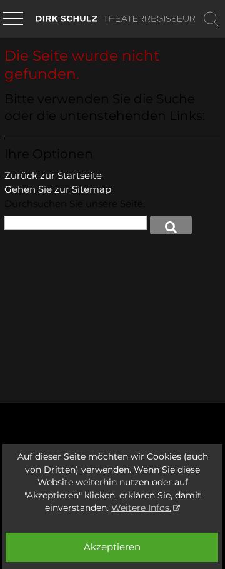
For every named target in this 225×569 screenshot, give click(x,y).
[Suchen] (211, 19)
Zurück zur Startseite (53, 175)
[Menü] (13, 19)
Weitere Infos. (141, 507)
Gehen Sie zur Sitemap (57, 189)
